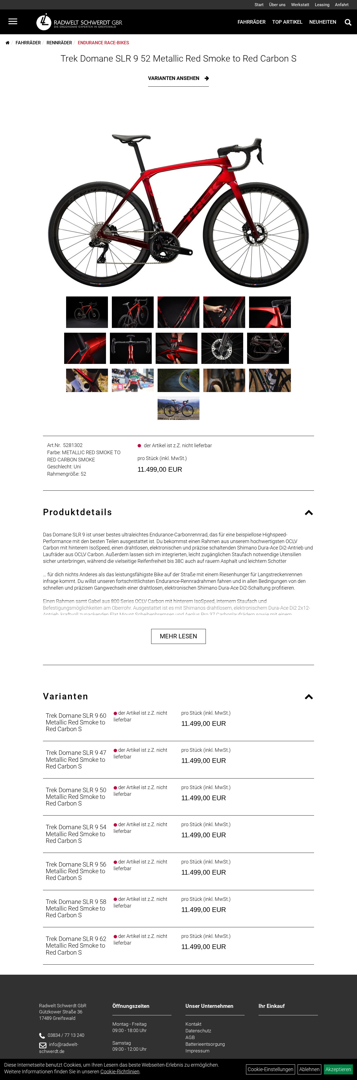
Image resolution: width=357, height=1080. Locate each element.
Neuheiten (322, 22)
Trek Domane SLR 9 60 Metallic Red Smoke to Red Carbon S (76, 722)
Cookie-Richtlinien (119, 1071)
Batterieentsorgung (205, 1044)
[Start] (8, 42)
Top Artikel (287, 22)
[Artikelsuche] (348, 23)
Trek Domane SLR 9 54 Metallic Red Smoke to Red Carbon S (76, 834)
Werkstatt (300, 4)
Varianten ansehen (174, 78)
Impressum (197, 1051)
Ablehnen (309, 1069)
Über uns (277, 4)
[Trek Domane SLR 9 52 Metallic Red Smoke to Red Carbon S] (178, 196)
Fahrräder (252, 22)
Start (259, 4)
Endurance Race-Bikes (103, 42)
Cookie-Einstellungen (270, 1069)
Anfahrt (342, 4)
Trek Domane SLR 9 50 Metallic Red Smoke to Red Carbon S (76, 797)
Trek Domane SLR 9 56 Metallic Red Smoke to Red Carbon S (76, 871)
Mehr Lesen (178, 636)
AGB (190, 1037)
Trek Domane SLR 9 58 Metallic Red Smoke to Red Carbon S (76, 908)
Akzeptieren (338, 1069)
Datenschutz (198, 1030)
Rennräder (59, 42)
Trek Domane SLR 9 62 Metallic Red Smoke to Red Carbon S (76, 945)
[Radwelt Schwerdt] (81, 21)
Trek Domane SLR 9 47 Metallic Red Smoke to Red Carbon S (76, 759)
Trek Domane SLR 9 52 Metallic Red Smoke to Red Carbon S (178, 58)
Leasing (322, 4)
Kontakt (193, 1024)
